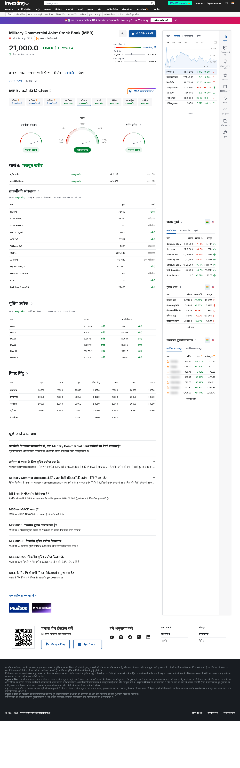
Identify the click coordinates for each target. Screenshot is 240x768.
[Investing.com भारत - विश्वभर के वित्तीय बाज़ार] (18, 3)
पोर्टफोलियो (203, 634)
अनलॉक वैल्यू (147, 47)
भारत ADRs (72, 14)
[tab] (17, 102)
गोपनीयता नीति (213, 713)
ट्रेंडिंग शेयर (172, 287)
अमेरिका (83, 14)
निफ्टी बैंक (170, 82)
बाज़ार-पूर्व (38, 14)
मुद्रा (168, 36)
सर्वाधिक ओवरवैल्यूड (194, 348)
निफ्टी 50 (170, 72)
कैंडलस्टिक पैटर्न (31, 81)
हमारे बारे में (166, 627)
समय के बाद (49, 14)
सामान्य (12, 72)
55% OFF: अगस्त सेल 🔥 (180, 3)
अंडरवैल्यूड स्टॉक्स (132, 14)
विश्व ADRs (60, 14)
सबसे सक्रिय (171, 230)
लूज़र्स (196, 230)
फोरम (81, 72)
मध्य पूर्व (98, 14)
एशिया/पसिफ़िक (109, 14)
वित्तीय (57, 72)
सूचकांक (177, 36)
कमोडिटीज (188, 36)
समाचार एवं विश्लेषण (39, 72)
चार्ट (22, 72)
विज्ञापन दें (165, 634)
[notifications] (227, 3)
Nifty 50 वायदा (173, 87)
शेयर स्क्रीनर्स (127, 9)
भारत (30, 14)
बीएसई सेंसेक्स (172, 77)
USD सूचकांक (172, 103)
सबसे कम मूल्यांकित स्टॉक (180, 340)
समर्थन (164, 640)
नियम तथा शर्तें (197, 713)
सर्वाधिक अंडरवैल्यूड (174, 348)
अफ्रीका (120, 14)
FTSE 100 (171, 98)
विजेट (201, 640)
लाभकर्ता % (185, 230)
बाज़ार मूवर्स (173, 221)
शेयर (9, 14)
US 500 (170, 93)
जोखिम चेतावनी (229, 713)
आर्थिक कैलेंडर (112, 9)
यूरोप (90, 14)
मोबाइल (202, 627)
